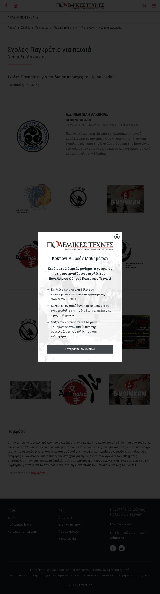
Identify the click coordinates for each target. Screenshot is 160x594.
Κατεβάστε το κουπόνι (80, 349)
